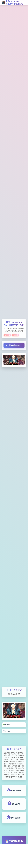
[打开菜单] (24, 2)
